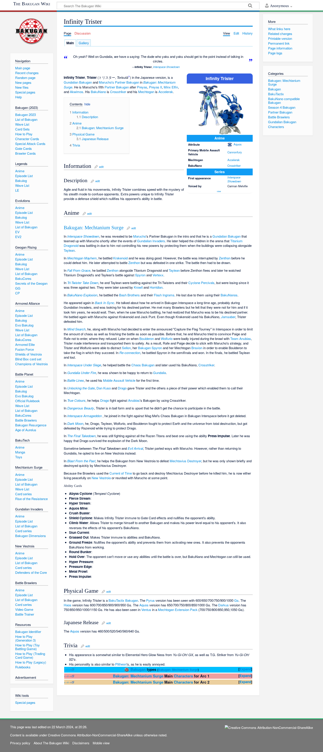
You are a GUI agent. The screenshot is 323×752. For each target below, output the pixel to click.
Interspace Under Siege (84, 365)
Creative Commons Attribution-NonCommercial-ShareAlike (90, 735)
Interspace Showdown (166, 67)
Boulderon (146, 338)
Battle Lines (75, 380)
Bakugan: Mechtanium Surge (93, 227)
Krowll (138, 287)
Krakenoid (120, 258)
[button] (74, 104)
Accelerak (233, 160)
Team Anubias (240, 338)
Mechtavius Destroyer (185, 461)
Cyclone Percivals (201, 282)
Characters (183, 676)
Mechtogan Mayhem (82, 258)
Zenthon (224, 258)
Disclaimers (80, 743)
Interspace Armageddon (84, 415)
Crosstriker (234, 165)
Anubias (134, 400)
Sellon (126, 347)
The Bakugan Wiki (31, 4)
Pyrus (150, 600)
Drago (122, 388)
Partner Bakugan (127, 82)
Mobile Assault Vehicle (119, 380)
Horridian (156, 287)
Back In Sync (104, 302)
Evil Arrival (135, 448)
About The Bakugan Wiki (51, 743)
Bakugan (85, 82)
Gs (236, 600)
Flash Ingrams (164, 295)
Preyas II (155, 87)
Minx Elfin (171, 87)
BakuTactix (116, 600)
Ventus (146, 609)
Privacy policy (20, 743)
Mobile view (101, 743)
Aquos (237, 144)
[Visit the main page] (31, 31)
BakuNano (98, 91)
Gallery (84, 42)
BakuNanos (229, 295)
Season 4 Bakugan (281, 107)
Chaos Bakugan (142, 365)
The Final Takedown (81, 435)
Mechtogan (146, 91)
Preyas (142, 87)
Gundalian (71, 82)
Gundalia (159, 372)
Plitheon (121, 664)
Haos (67, 605)
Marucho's (106, 82)
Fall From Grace (78, 270)
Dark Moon (75, 423)
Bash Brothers (129, 295)
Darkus (223, 605)
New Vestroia (101, 477)
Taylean (69, 250)
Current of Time (120, 473)
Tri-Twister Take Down (82, 282)
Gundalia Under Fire (81, 372)
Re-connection (129, 352)
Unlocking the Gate (81, 388)
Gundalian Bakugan (226, 236)
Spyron (140, 275)
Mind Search (76, 329)
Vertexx (157, 275)
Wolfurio (166, 338)
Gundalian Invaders (151, 240)
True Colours (76, 400)
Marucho (139, 236)
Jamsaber (228, 316)
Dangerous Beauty (80, 408)
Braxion (196, 347)
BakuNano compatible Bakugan (284, 100)
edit (101, 167)
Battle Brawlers (279, 117)
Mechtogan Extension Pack (178, 609)
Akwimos (76, 91)
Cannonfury (234, 152)
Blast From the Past (81, 461)
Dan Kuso (103, 388)
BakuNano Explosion (82, 295)
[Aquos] (229, 144)
